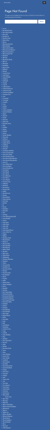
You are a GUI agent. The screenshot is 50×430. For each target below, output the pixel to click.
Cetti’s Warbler (7, 77)
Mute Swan (6, 253)
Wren (4, 424)
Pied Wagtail (6, 274)
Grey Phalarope (7, 176)
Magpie (5, 234)
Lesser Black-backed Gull (9, 216)
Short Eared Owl (7, 340)
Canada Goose (6, 73)
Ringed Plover (6, 315)
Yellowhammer (7, 428)
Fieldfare (5, 127)
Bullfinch (5, 69)
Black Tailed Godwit (8, 48)
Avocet (4, 28)
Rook (4, 321)
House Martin (6, 197)
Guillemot (5, 183)
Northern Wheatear (8, 259)
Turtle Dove (6, 393)
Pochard (5, 278)
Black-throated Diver (8, 52)
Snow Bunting (6, 354)
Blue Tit (5, 61)
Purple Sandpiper (7, 284)
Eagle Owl (5, 121)
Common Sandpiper (8, 92)
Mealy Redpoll (6, 245)
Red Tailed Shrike (7, 292)
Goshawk (5, 148)
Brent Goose (6, 67)
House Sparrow (7, 199)
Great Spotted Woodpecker (10, 158)
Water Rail (5, 399)
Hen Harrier (6, 187)
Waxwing (5, 400)
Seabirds (5, 333)
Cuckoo (5, 106)
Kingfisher (5, 209)
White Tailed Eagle (8, 404)
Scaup (4, 331)
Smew (4, 350)
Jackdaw (5, 203)
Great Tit (5, 162)
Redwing (5, 307)
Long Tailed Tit (7, 232)
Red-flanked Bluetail (8, 298)
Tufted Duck (6, 389)
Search (41, 21)
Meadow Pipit (6, 243)
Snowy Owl (6, 356)
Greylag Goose (6, 181)
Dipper (4, 114)
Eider (4, 125)
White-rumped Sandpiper (9, 406)
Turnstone (5, 391)
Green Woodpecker (8, 168)
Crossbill (5, 102)
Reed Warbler (6, 311)
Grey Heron (6, 174)
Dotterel (5, 115)
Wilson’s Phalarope (7, 416)
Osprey (4, 263)
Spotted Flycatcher (7, 366)
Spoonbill (5, 364)
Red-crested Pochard (8, 296)
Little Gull (5, 226)
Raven (4, 286)
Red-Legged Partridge (8, 300)
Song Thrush (6, 358)
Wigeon (5, 410)
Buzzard (5, 71)
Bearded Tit (6, 36)
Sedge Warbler (6, 335)
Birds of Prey (6, 40)
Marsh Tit (5, 241)
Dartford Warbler (7, 112)
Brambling (5, 65)
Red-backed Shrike (7, 294)
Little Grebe (6, 224)
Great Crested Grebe (8, 152)
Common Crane (7, 90)
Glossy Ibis (5, 137)
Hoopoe (5, 195)
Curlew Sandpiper (7, 110)
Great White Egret (7, 164)
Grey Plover (6, 178)
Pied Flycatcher (7, 273)
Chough (5, 83)
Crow (4, 104)
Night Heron (6, 255)
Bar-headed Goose (7, 30)
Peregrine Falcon (7, 269)
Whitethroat (6, 408)
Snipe (4, 352)
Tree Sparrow (6, 385)
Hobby (4, 191)
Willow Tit (6, 412)
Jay (3, 205)
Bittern (4, 42)
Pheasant (5, 271)
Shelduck (5, 338)
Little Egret (6, 222)
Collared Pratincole (8, 88)
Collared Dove (6, 86)
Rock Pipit (5, 319)
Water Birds (6, 395)
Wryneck (5, 426)
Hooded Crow (6, 193)
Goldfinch (5, 145)
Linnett (5, 220)
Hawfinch (5, 185)
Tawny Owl (6, 379)
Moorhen (5, 251)
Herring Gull (6, 189)
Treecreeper (6, 387)
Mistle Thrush (6, 249)
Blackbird (5, 55)
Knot (4, 212)
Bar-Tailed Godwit (8, 32)
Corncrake (5, 100)
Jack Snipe (5, 201)
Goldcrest (5, 139)
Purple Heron (6, 282)
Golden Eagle (6, 141)
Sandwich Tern (7, 329)
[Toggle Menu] (44, 2)
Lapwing (5, 214)
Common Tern (7, 94)
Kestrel (4, 207)
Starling (5, 369)
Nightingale (6, 257)
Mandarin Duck (7, 238)
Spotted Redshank (7, 367)
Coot (4, 96)
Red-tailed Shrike (7, 302)
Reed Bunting (6, 309)
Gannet (5, 133)
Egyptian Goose (7, 123)
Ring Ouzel (6, 313)
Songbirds (5, 360)
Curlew (5, 108)
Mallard (5, 236)
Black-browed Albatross (9, 50)
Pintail (4, 276)
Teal (4, 381)
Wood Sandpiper (7, 420)
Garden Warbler (7, 135)
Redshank (5, 304)
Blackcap (5, 57)
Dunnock (5, 119)
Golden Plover (6, 143)
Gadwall (5, 131)
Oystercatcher (6, 265)
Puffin (4, 280)
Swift (4, 377)
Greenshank (6, 172)
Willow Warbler (7, 414)
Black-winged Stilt (7, 53)
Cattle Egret (6, 75)
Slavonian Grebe (7, 348)
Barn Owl (5, 34)
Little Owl (5, 228)
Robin (4, 317)
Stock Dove (6, 371)
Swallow (5, 375)
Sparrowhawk (6, 362)
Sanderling (5, 327)
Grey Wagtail (6, 179)
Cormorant (5, 98)
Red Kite (5, 290)
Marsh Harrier (6, 240)
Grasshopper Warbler (8, 150)
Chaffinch (5, 79)
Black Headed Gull (7, 44)
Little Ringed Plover (8, 230)
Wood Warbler (7, 422)
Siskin (4, 344)
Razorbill (5, 288)
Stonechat (5, 373)
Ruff (4, 323)
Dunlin (4, 117)
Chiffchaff (5, 81)
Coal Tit (5, 84)
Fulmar (4, 129)
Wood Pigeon (6, 418)
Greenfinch (6, 170)
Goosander (5, 147)
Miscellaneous (6, 247)
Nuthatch (5, 261)
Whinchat (5, 402)
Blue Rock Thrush (7, 59)
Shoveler (5, 342)
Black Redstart (6, 46)
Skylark (5, 346)
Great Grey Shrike (7, 154)
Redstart (5, 305)
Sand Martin (6, 325)
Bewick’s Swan (6, 38)
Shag (4, 336)
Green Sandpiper (7, 166)
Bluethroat (5, 63)
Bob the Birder (7, 2)
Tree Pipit (5, 383)
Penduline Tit (6, 267)
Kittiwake (5, 210)
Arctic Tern (8, 397)
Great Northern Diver (8, 156)
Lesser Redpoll (6, 218)
